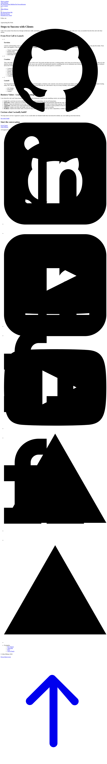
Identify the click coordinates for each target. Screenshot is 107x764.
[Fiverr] (55, 540)
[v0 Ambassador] (55, 642)
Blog (8, 649)
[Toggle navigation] (1, 7)
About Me (10, 648)
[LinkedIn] (55, 335)
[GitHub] (55, 233)
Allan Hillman (4, 3)
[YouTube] (55, 438)
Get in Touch (10, 651)
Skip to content (5, 1)
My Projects (10, 646)
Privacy (3, 657)
